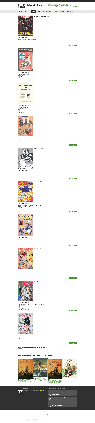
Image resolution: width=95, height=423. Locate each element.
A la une (20, 11)
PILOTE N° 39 (37, 314)
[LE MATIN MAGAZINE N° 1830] (25, 25)
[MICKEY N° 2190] (25, 191)
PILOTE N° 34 (37, 248)
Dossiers (55, 11)
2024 (23, 380)
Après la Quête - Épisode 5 (54, 391)
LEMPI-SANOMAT (38, 84)
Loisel (25, 11)
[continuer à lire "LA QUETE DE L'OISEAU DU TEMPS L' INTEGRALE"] (69, 368)
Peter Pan (38, 11)
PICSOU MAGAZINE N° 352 (40, 215)
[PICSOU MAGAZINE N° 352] (25, 225)
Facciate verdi (49, 420)
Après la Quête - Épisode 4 (54, 394)
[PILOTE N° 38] (25, 290)
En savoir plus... (72, 45)
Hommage (60, 4)
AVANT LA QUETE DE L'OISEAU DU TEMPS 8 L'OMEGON (24, 381)
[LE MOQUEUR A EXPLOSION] (25, 59)
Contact (41, 390)
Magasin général (62, 11)
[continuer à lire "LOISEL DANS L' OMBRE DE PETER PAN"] (40, 367)
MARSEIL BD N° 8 (38, 148)
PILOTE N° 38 (37, 281)
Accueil (53, 4)
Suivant (41, 347)
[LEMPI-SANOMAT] (25, 93)
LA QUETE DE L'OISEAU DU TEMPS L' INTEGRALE (68, 381)
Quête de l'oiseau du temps (47, 11)
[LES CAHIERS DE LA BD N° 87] (25, 126)
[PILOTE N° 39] (25, 323)
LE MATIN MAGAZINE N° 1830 (41, 16)
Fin (43, 347)
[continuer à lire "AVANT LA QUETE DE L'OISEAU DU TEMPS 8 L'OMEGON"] (25, 369)
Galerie (56, 4)
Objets (52, 5)
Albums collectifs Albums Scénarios (25, 379)
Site (43, 390)
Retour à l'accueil (40, 419)
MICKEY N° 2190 (38, 181)
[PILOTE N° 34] (25, 258)
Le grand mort (70, 11)
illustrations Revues (26, 44)
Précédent (22, 347)
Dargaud (30, 381)
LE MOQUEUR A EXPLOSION (41, 49)
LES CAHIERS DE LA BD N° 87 (41, 117)
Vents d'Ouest (41, 379)
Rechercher (56, 6)
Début (20, 347)
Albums (65, 379)
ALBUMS (73, 380)
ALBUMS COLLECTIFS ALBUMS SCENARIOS (25, 382)
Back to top (47, 415)
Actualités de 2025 (54, 392)
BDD (29, 11)
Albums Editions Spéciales (39, 377)
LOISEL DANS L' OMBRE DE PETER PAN (39, 357)
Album (38, 378)
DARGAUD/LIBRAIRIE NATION (52, 383)
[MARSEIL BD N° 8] (25, 158)
